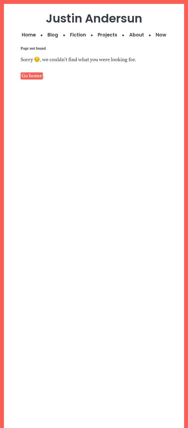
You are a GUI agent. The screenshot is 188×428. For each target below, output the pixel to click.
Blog (52, 35)
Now (161, 35)
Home (29, 35)
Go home (32, 75)
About (136, 35)
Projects (107, 35)
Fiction (78, 35)
